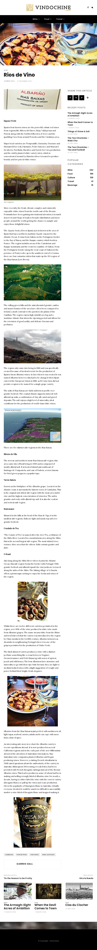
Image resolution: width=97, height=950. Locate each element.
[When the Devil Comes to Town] (48, 891)
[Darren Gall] (10, 864)
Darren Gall (9, 81)
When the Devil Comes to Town (45, 906)
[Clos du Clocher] (79, 891)
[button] (92, 7)
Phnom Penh (22, 855)
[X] (75, 97)
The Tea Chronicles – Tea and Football (78, 148)
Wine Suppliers (48, 855)
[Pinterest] (81, 97)
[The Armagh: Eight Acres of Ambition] (18, 891)
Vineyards (34, 855)
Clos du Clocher (76, 905)
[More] (87, 97)
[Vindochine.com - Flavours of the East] (48, 7)
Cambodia (9, 855)
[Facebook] (88, 7)
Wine (6, 70)
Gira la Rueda (86, 878)
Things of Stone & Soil (78, 131)
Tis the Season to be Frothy (18, 878)
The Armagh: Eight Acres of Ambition (17, 906)
